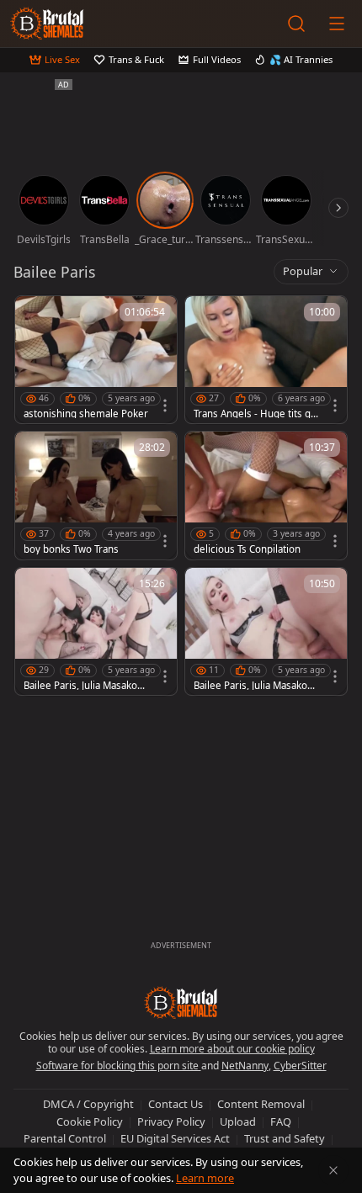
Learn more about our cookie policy (232, 1049)
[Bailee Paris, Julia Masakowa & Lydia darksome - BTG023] (266, 631)
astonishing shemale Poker (86, 414)
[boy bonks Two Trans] (96, 495)
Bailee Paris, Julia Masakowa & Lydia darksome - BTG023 (257, 686)
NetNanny (245, 1065)
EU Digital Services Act (175, 1138)
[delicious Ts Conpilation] (266, 495)
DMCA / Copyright (88, 1103)
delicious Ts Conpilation (247, 549)
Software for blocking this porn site (118, 1065)
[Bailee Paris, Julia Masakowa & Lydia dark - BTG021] (96, 631)
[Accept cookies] (333, 1170)
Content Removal (261, 1103)
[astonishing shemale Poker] (96, 359)
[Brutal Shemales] (47, 23)
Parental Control (65, 1138)
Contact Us (175, 1103)
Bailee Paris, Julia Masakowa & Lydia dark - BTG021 (87, 686)
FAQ (280, 1121)
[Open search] (296, 23)
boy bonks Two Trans (71, 549)
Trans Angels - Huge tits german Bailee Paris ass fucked (256, 414)
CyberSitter (300, 1065)
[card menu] (165, 405)
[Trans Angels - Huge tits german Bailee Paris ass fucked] (266, 359)
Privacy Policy (171, 1121)
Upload (238, 1121)
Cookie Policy (89, 1121)
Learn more (205, 1177)
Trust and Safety (284, 1138)
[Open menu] (337, 23)
